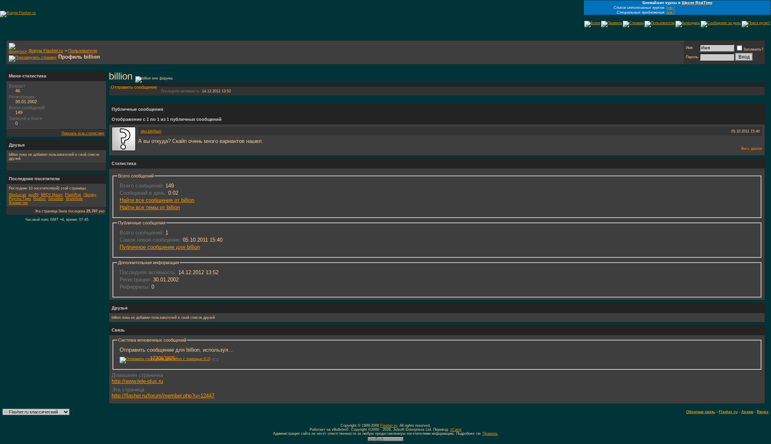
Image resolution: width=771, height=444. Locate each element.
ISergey (90, 195)
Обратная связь (700, 412)
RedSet (39, 199)
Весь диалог (751, 149)
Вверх (763, 412)
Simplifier (55, 199)
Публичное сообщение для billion (160, 247)
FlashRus (73, 195)
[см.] (671, 8)
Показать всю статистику (82, 133)
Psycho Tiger (20, 199)
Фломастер (18, 203)
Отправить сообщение (134, 87)
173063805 (162, 358)
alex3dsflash (151, 131)
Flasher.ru (728, 412)
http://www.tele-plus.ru (137, 381)
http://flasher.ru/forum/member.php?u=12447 (163, 396)
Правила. (490, 434)
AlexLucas (17, 195)
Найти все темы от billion (150, 207)
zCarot (455, 430)
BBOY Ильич (52, 195)
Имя (689, 48)
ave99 (34, 195)
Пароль (692, 57)
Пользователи (82, 50)
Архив (747, 412)
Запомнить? (753, 49)
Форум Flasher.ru (46, 50)
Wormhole (74, 199)
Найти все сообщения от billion (157, 200)
